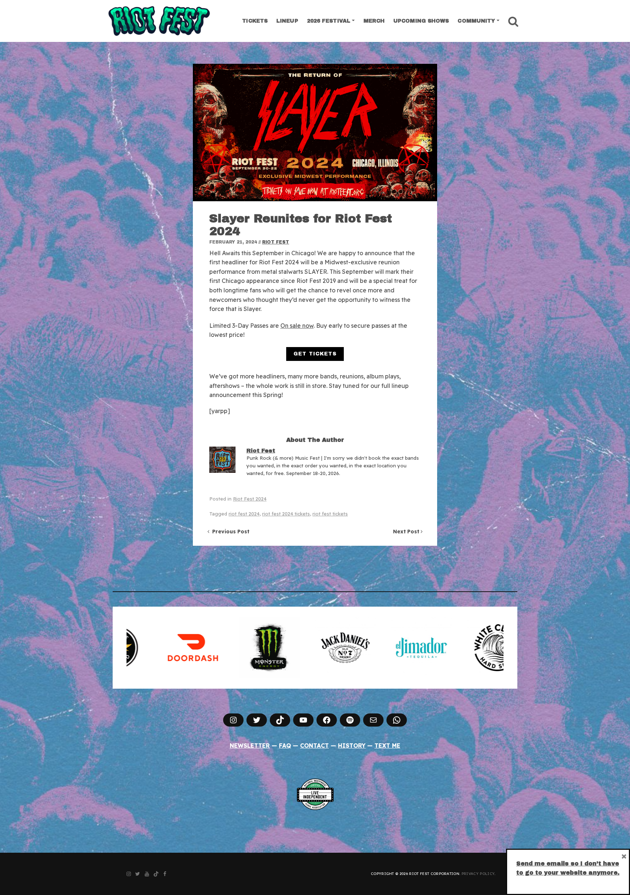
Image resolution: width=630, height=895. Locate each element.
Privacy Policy (478, 873)
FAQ (285, 745)
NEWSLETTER (250, 745)
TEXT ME (387, 745)
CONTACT (314, 745)
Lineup (287, 21)
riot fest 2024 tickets (286, 514)
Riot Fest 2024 (250, 499)
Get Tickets (315, 354)
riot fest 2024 (244, 514)
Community (476, 21)
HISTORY (352, 745)
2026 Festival (328, 21)
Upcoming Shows (421, 21)
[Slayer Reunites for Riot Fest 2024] (315, 132)
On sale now (297, 325)
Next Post (407, 531)
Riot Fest (275, 242)
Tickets (255, 21)
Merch (374, 21)
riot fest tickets (330, 514)
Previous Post (229, 531)
